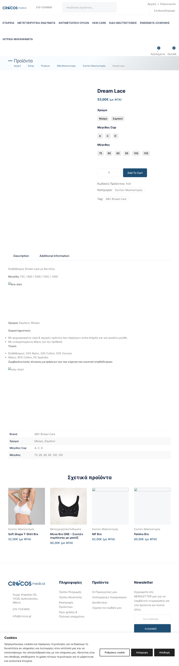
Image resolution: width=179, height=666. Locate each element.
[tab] (21, 255)
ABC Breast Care (116, 199)
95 (126, 153)
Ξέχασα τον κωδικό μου (107, 607)
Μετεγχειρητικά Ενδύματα (36, 23)
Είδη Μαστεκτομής (123, 23)
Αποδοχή (164, 652)
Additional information (54, 256)
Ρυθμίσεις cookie (115, 652)
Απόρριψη (142, 652)
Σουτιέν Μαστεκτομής (128, 190)
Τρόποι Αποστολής (70, 597)
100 (136, 153)
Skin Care (99, 23)
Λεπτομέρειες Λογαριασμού (109, 597)
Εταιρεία (8, 23)
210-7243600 (43, 7)
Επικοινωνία (168, 4)
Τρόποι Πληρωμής (70, 592)
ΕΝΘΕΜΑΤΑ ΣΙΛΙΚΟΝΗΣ (155, 23)
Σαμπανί (118, 118)
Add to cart (135, 173)
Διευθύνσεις (99, 602)
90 (118, 153)
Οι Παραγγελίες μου (104, 592)
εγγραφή (150, 628)
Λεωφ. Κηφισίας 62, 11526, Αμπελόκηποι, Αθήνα (25, 598)
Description (21, 256)
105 (146, 153)
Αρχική (151, 4)
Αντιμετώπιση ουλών (74, 23)
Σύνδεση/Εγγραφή (164, 10)
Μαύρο (103, 118)
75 (100, 153)
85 (109, 153)
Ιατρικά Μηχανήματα (18, 39)
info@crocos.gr (22, 616)
